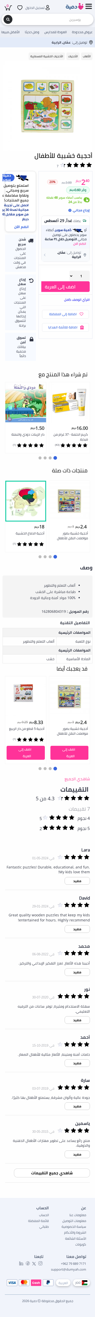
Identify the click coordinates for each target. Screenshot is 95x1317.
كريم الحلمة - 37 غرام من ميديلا (70, 436)
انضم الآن (21, 226)
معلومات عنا (77, 1215)
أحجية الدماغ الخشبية (30, 533)
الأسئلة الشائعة (75, 1238)
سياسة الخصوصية (74, 1226)
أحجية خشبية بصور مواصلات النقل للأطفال (72, 535)
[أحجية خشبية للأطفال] (47, 106)
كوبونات (80, 1244)
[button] (65, 255)
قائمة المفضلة (38, 1220)
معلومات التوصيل (74, 1220)
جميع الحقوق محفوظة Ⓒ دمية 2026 (47, 1301)
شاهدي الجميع (77, 779)
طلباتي (44, 1226)
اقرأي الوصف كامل (77, 299)
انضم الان (79, 243)
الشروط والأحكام (75, 1232)
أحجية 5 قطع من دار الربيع (26, 728)
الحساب (44, 1215)
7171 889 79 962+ (73, 1263)
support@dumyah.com (68, 1269)
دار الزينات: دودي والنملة (27, 434)
